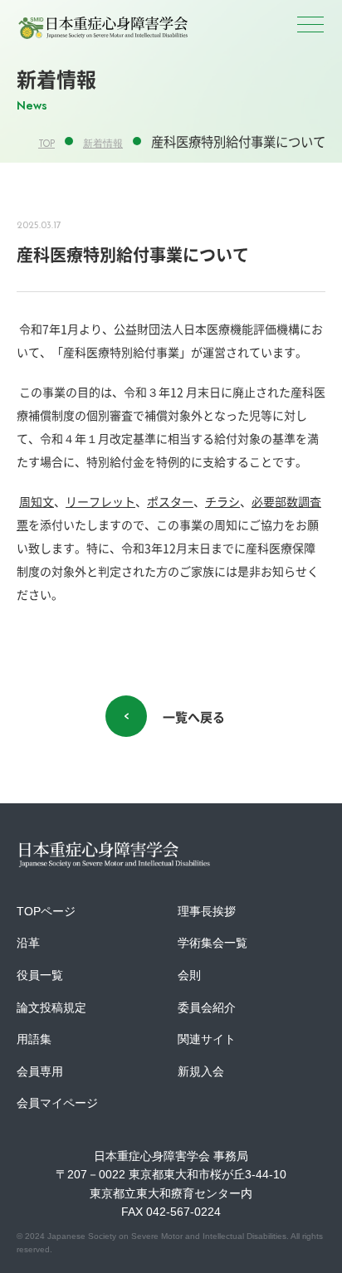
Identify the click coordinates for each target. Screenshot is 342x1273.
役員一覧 (40, 975)
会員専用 (40, 1071)
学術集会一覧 (212, 942)
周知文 (36, 501)
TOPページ (46, 911)
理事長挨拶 (207, 911)
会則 (189, 975)
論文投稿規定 (51, 1007)
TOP (46, 143)
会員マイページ (57, 1103)
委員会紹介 (207, 1007)
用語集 (34, 1039)
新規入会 (201, 1071)
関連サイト (207, 1039)
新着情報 (103, 143)
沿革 (28, 942)
